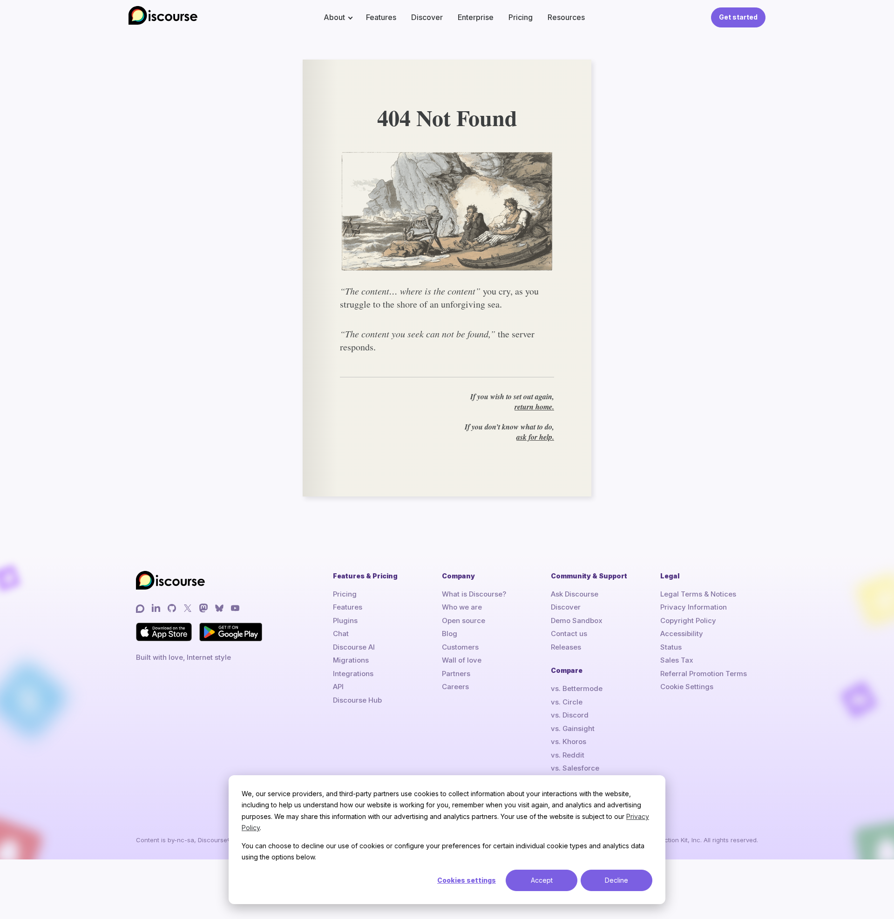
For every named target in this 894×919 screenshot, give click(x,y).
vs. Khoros (568, 741)
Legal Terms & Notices (698, 594)
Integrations (353, 673)
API (338, 686)
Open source (463, 620)
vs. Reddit (567, 755)
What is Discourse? (474, 594)
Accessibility (681, 633)
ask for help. (535, 437)
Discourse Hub (357, 700)
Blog (449, 633)
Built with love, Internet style (183, 657)
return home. (534, 407)
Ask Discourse (574, 594)
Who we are (462, 607)
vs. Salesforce (575, 768)
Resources (566, 17)
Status (671, 647)
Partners (456, 673)
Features (381, 17)
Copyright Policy (688, 620)
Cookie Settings (686, 686)
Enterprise (476, 17)
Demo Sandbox (577, 620)
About (334, 17)
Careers (455, 686)
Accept (542, 880)
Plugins (345, 620)
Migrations (351, 660)
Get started (738, 17)
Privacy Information (693, 607)
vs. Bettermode (577, 688)
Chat (341, 633)
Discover (427, 17)
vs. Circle (566, 702)
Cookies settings (466, 880)
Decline (616, 880)
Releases (566, 647)
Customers (460, 647)
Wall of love (461, 660)
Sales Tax (676, 660)
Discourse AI (354, 647)
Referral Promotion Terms (703, 673)
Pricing (520, 17)
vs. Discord (570, 715)
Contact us (569, 633)
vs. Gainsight (573, 728)
